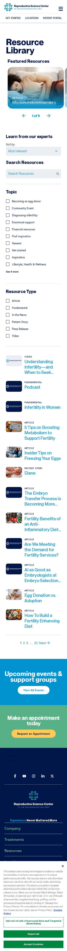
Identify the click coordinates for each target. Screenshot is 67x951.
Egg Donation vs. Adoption (40, 598)
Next (50, 116)
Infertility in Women (42, 407)
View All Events (33, 690)
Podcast (32, 387)
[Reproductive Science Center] (33, 800)
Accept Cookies (33, 944)
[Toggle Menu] (61, 9)
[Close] (63, 866)
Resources (13, 850)
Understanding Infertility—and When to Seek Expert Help (38, 367)
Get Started (13, 18)
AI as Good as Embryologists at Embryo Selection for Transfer (41, 575)
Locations (32, 18)
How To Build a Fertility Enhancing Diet (41, 621)
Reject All (33, 934)
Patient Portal (52, 18)
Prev (31, 116)
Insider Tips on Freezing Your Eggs (42, 455)
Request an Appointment (33, 733)
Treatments (14, 839)
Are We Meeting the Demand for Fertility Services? (41, 550)
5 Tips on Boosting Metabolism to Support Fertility (41, 433)
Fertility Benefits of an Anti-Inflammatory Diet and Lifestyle (42, 524)
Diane (30, 473)
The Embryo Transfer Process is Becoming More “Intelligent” (42, 499)
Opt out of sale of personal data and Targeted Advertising (33, 922)
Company (12, 828)
